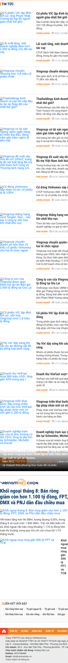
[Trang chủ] (4, 631)
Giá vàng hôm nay (14, 609)
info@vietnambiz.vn (22, 656)
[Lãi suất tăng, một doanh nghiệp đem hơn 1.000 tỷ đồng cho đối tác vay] (16, 53)
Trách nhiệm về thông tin (17, 659)
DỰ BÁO (24, 631)
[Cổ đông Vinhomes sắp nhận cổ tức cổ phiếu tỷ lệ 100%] (16, 196)
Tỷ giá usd (50, 609)
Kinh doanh (42, 176)
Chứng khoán (43, 33)
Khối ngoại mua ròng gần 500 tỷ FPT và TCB (64, 557)
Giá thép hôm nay (14, 614)
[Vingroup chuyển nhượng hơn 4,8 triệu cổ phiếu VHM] (16, 80)
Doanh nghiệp (43, 60)
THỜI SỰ (13, 631)
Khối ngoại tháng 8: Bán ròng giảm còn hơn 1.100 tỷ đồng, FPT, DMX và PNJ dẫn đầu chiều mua (34, 497)
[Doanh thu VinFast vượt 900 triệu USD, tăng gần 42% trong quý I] (16, 383)
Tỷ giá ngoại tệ (33, 609)
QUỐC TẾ (50, 631)
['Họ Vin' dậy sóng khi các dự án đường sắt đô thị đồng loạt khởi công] (16, 353)
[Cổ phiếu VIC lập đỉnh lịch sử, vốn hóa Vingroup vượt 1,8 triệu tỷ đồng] (16, 322)
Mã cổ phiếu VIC (48, 461)
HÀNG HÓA (37, 631)
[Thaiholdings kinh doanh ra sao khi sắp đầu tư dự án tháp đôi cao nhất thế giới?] (16, 108)
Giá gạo (61, 614)
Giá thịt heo (48, 614)
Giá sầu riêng (32, 614)
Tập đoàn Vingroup (26, 461)
